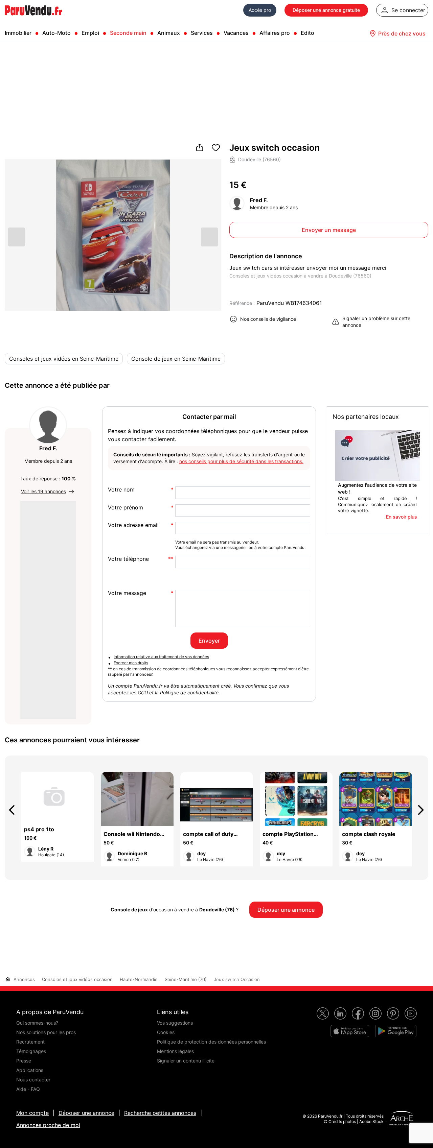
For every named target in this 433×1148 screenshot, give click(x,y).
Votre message (127, 593)
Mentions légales (175, 1051)
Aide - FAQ (28, 1089)
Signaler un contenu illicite (185, 1060)
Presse (23, 1060)
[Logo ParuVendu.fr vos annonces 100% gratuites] (33, 18)
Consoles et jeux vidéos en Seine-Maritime (63, 358)
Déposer (326, 10)
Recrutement (30, 1042)
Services (202, 32)
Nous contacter (33, 1079)
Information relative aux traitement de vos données (161, 656)
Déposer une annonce (86, 1112)
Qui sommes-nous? (37, 1023)
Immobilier (18, 32)
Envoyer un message (329, 229)
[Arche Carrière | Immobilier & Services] (401, 1119)
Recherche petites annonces (160, 1112)
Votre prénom (125, 507)
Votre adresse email (133, 525)
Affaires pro (274, 32)
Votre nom (121, 489)
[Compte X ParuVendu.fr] (323, 1013)
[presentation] (15, 810)
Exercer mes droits (131, 662)
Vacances (236, 32)
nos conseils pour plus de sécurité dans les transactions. (241, 461)
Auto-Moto (56, 32)
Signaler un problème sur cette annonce (376, 321)
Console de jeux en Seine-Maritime (176, 358)
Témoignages (31, 1051)
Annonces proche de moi (48, 1125)
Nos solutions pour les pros (46, 1032)
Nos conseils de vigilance (268, 319)
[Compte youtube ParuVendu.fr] (411, 1013)
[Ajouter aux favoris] (215, 148)
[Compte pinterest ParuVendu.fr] (393, 1013)
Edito (307, 32)
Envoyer (209, 640)
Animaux (168, 32)
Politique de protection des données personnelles (211, 1042)
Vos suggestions (175, 1023)
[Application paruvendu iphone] (349, 1031)
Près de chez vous (402, 33)
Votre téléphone (128, 559)
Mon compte (32, 1112)
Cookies (166, 1032)
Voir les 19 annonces (43, 491)
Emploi (90, 32)
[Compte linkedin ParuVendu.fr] (340, 1013)
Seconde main (128, 32)
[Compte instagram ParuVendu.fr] (375, 1013)
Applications (29, 1070)
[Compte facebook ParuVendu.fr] (358, 1013)
